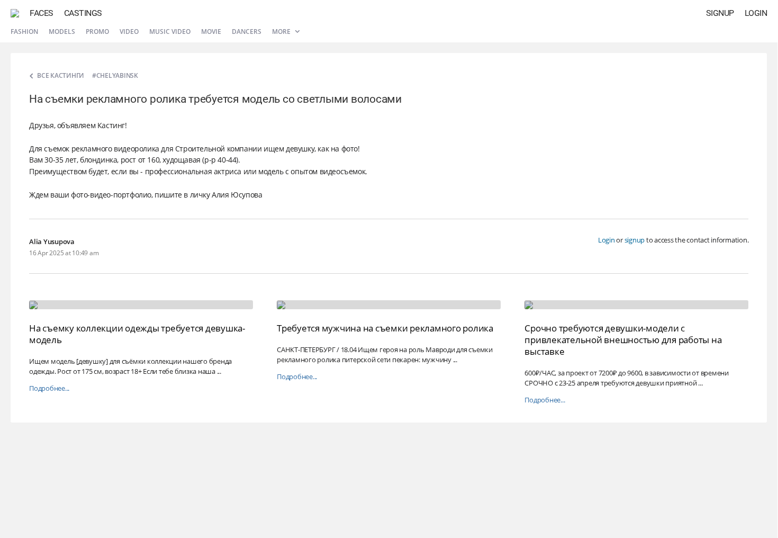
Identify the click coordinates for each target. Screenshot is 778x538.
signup (635, 240)
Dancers (246, 31)
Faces (41, 13)
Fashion (24, 31)
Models (62, 31)
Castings (83, 13)
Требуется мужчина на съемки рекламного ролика (385, 328)
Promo (97, 31)
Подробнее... (49, 388)
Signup (720, 13)
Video (129, 31)
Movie (211, 31)
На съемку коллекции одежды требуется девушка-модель (137, 334)
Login (756, 13)
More (282, 31)
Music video (170, 31)
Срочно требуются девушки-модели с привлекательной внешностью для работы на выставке (622, 339)
